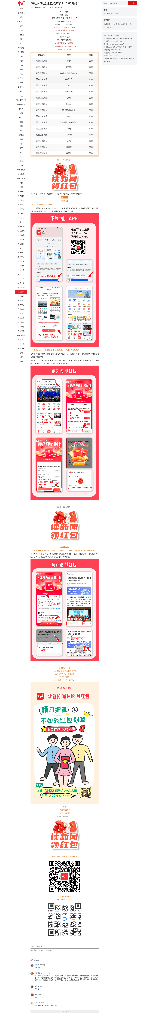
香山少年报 (21, 178)
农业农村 (21, 348)
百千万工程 (21, 21)
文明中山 (21, 300)
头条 (21, 8)
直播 (21, 69)
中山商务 (21, 318)
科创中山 (21, 339)
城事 (21, 26)
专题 (21, 56)
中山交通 (21, 209)
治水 (21, 43)
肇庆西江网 (107, 28)
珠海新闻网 (107, 24)
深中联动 (21, 52)
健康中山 (21, 87)
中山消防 (21, 200)
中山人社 (21, 217)
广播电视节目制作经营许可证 (113, 41)
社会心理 (21, 265)
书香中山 (21, 78)
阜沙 (21, 130)
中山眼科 (21, 287)
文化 (21, 91)
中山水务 (21, 261)
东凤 (21, 139)
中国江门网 (116, 24)
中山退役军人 (21, 231)
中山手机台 (21, 104)
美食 (21, 74)
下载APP (117, 13)
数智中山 (21, 257)
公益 (21, 95)
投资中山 (21, 305)
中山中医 (21, 270)
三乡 (21, 143)
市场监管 (21, 252)
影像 (21, 65)
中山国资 (21, 187)
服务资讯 (21, 13)
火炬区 (21, 117)
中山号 (21, 108)
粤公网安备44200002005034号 (114, 44)
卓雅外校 (21, 191)
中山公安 (21, 344)
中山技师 (21, 322)
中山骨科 (21, 292)
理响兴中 (21, 196)
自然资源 (21, 331)
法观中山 (21, 313)
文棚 (21, 357)
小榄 (21, 126)
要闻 (21, 17)
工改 (21, 39)
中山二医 (21, 278)
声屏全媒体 (21, 170)
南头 (21, 161)
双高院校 (21, 204)
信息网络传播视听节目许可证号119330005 (118, 38)
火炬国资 (21, 239)
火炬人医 (21, 283)
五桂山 (21, 135)
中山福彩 (21, 244)
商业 (21, 361)
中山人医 (21, 274)
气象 (21, 183)
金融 (21, 353)
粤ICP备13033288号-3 (111, 35)
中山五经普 (21, 335)
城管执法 (21, 213)
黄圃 (21, 156)
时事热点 (21, 47)
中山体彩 (21, 235)
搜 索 (132, 3)
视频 (21, 61)
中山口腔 (21, 296)
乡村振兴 (21, 226)
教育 (21, 30)
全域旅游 (21, 174)
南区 (21, 152)
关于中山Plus (108, 13)
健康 (21, 82)
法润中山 (21, 248)
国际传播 (21, 34)
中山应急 (21, 326)
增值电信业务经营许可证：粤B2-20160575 (118, 47)
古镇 (21, 122)
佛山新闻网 (125, 24)
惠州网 (132, 24)
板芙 (21, 148)
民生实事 (21, 309)
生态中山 (21, 222)
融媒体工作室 (21, 100)
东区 (21, 113)
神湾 (21, 165)
